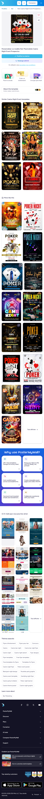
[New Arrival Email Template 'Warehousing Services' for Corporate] (8, 590)
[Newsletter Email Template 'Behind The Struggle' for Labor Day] (8, 619)
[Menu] (41, 3)
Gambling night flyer (27, 676)
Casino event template (10, 676)
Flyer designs (34, 653)
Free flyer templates (22, 657)
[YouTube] (39, 705)
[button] (39, 15)
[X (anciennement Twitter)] (33, 705)
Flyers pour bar (24, 643)
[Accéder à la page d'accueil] (2, 3)
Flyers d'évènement (9, 643)
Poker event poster (24, 667)
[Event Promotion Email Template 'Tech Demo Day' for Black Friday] (36, 561)
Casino (5, 648)
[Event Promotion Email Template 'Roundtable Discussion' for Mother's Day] (22, 590)
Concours (35, 643)
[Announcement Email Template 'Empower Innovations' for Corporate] (22, 619)
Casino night (7, 653)
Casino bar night (16, 648)
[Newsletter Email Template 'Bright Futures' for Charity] (22, 561)
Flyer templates (8, 657)
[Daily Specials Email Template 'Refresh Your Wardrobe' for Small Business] (22, 532)
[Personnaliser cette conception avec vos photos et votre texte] (22, 28)
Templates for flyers (28, 662)
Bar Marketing (7, 696)
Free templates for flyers (11, 662)
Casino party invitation (10, 681)
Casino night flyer (8, 667)
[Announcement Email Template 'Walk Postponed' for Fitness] (8, 532)
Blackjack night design (10, 671)
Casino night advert (20, 653)
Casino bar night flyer (31, 648)
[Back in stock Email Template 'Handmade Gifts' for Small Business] (36, 590)
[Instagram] (27, 705)
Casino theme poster (9, 685)
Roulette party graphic (28, 671)
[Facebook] (21, 705)
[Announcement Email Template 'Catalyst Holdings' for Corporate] (36, 532)
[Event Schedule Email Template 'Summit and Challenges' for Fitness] (8, 561)
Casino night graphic (26, 685)
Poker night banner (27, 681)
